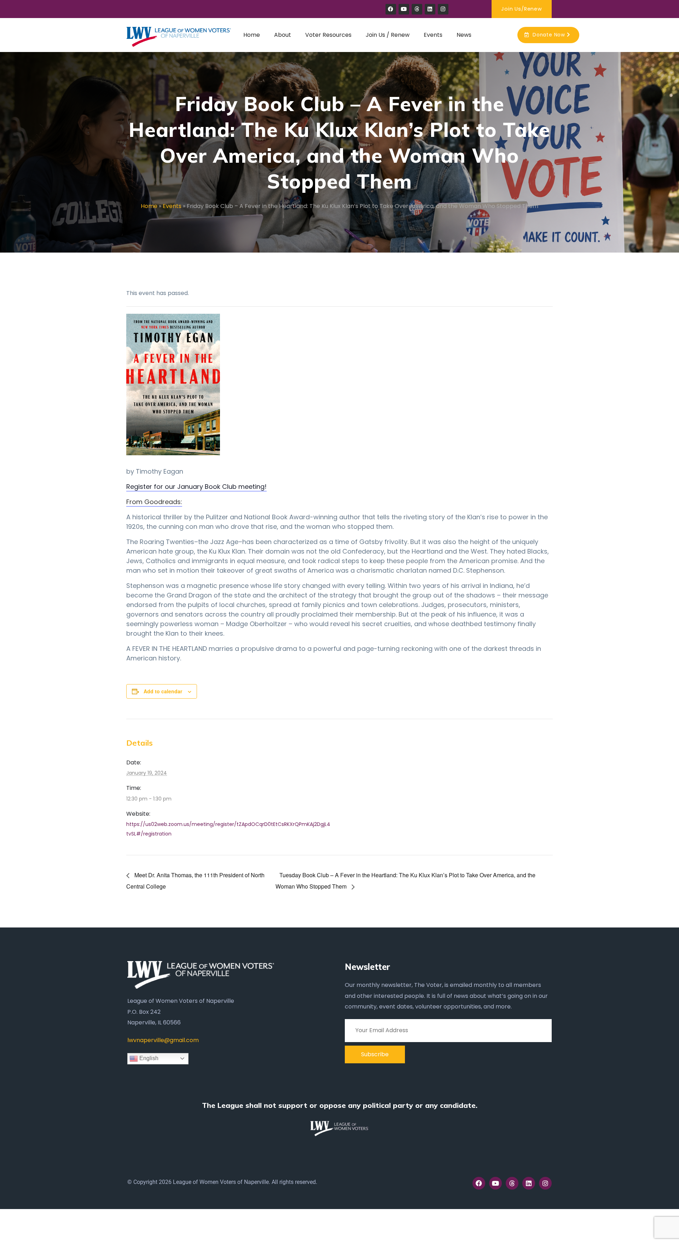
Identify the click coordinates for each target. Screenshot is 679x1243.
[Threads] (417, 9)
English (148, 1058)
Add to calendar (163, 691)
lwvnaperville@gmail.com (163, 1040)
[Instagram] (443, 9)
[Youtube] (404, 9)
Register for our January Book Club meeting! (196, 486)
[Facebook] (390, 9)
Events (172, 206)
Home (149, 206)
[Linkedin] (430, 9)
